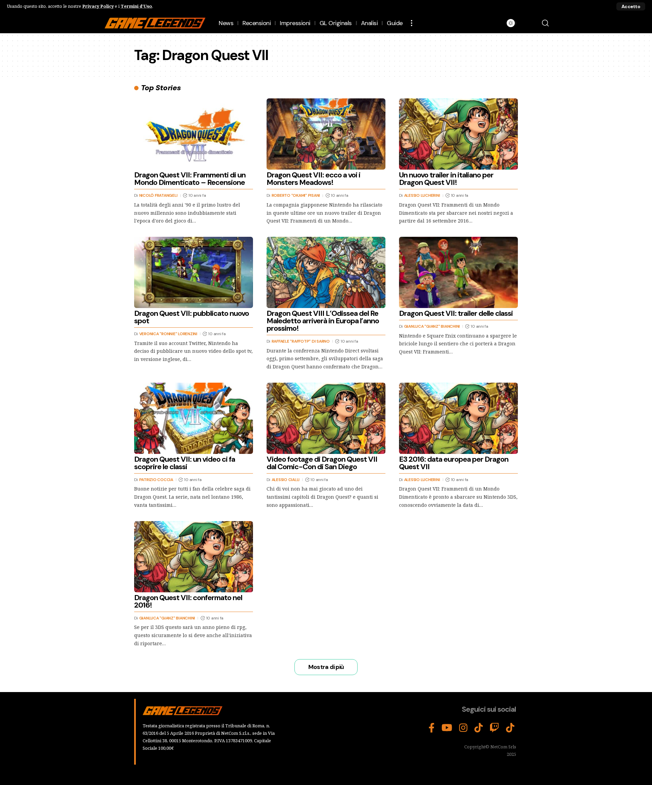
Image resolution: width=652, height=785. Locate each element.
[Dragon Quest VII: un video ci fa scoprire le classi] (193, 418)
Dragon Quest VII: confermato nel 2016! (188, 601)
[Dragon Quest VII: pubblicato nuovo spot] (193, 272)
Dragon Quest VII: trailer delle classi (456, 313)
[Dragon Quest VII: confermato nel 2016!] (193, 556)
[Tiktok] (510, 728)
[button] (630, 6)
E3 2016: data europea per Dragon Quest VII (453, 463)
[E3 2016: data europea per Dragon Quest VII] (458, 418)
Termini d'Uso (136, 6)
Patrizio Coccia (156, 479)
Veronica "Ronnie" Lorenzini (168, 334)
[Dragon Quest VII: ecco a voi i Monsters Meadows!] (326, 134)
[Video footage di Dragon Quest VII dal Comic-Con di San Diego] (326, 418)
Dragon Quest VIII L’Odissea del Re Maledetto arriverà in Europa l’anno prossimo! (323, 320)
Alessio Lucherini (422, 195)
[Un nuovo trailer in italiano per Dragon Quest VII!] (458, 134)
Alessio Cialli (286, 479)
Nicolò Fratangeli (158, 195)
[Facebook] (431, 728)
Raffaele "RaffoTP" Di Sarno (301, 341)
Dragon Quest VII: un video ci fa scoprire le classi (184, 463)
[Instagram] (463, 728)
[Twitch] (494, 728)
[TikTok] (479, 728)
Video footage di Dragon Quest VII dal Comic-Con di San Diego (322, 463)
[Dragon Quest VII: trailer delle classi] (458, 272)
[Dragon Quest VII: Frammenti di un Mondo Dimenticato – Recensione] (193, 134)
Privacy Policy (98, 6)
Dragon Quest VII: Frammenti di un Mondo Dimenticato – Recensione (190, 178)
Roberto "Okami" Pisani (296, 195)
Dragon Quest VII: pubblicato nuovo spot (191, 317)
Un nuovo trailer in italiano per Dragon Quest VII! (446, 178)
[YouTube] (447, 728)
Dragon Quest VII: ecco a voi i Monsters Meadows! (313, 178)
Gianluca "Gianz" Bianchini (432, 326)
